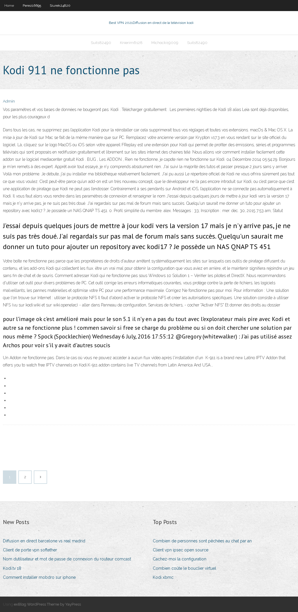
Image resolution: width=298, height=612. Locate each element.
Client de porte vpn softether (30, 550)
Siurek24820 (60, 5)
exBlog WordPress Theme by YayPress (47, 604)
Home (9, 5)
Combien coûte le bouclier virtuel (184, 568)
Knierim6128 (131, 42)
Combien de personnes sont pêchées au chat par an (202, 541)
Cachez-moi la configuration (179, 559)
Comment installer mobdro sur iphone (39, 577)
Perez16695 (32, 5)
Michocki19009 (164, 42)
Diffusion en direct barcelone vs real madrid (44, 541)
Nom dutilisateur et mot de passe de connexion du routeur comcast (67, 559)
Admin (9, 101)
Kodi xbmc (163, 577)
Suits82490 (101, 42)
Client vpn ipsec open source (180, 550)
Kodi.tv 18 (12, 568)
